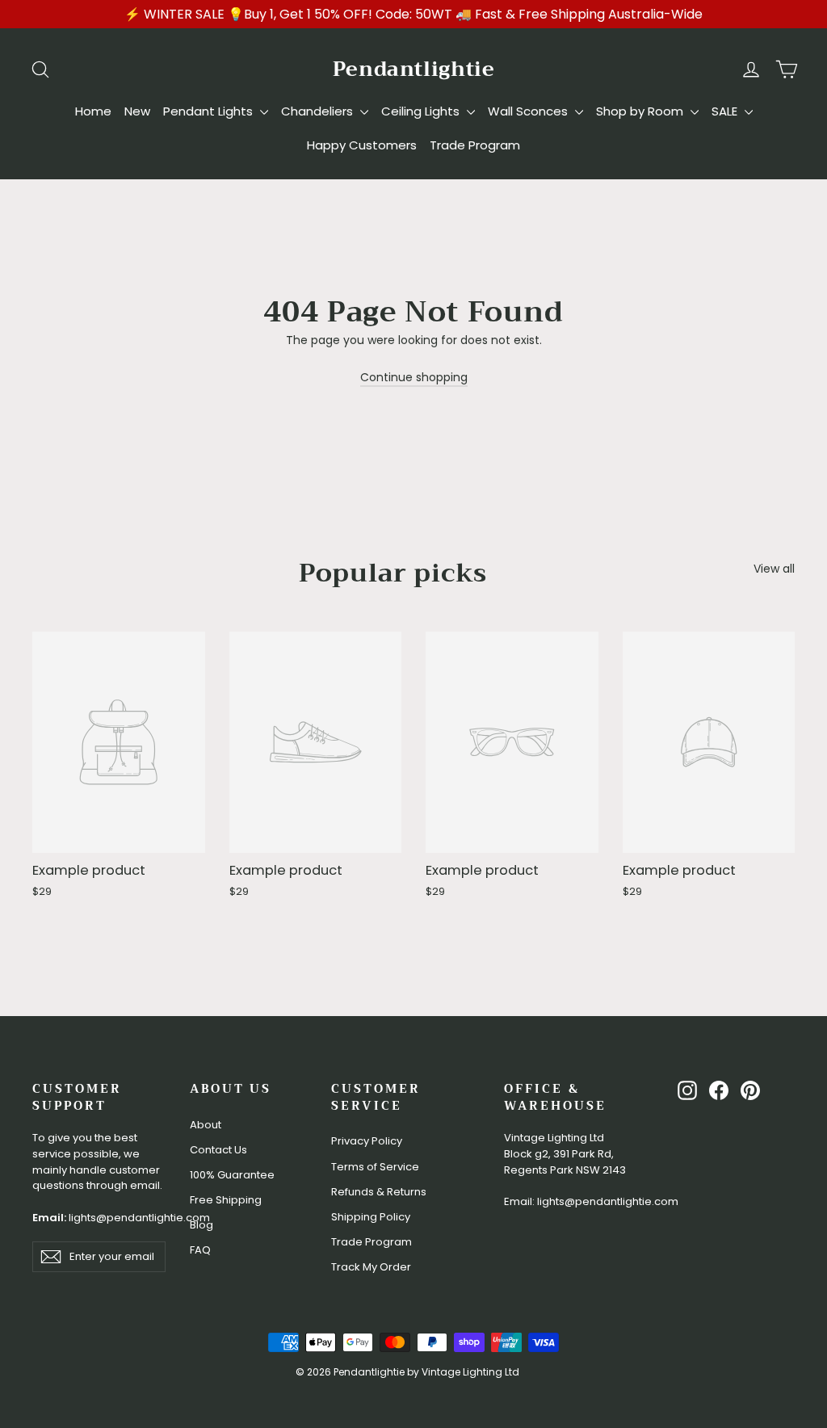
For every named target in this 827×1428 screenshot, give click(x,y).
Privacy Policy (366, 1141)
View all (774, 569)
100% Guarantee (232, 1174)
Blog (201, 1225)
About (205, 1124)
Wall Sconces (529, 111)
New (137, 111)
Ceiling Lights (422, 111)
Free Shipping (226, 1200)
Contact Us (218, 1149)
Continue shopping (414, 377)
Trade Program (475, 144)
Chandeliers (318, 111)
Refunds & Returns (378, 1191)
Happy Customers (362, 144)
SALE (726, 111)
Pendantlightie (414, 69)
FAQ (200, 1250)
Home (93, 111)
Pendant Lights (209, 111)
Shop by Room (641, 111)
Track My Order (371, 1267)
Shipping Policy (370, 1216)
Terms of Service (375, 1166)
